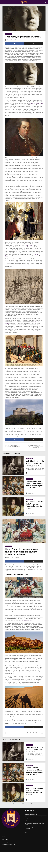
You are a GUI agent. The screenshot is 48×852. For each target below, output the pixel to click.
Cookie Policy (5, 842)
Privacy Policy (5, 839)
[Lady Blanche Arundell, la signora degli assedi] (13, 465)
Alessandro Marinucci (10, 39)
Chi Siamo (4, 836)
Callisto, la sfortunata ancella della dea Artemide (35, 820)
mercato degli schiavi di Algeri (26, 620)
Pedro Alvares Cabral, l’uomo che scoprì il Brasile (24, 803)
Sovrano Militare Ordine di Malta (35, 103)
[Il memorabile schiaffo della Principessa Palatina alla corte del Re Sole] (13, 506)
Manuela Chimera (31, 472)
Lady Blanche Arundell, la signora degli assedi (35, 462)
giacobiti (25, 611)
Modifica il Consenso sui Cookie (9, 844)
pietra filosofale (29, 245)
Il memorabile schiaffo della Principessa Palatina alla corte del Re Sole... (34, 505)
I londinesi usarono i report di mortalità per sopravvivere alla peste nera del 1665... (34, 484)
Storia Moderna (29, 458)
